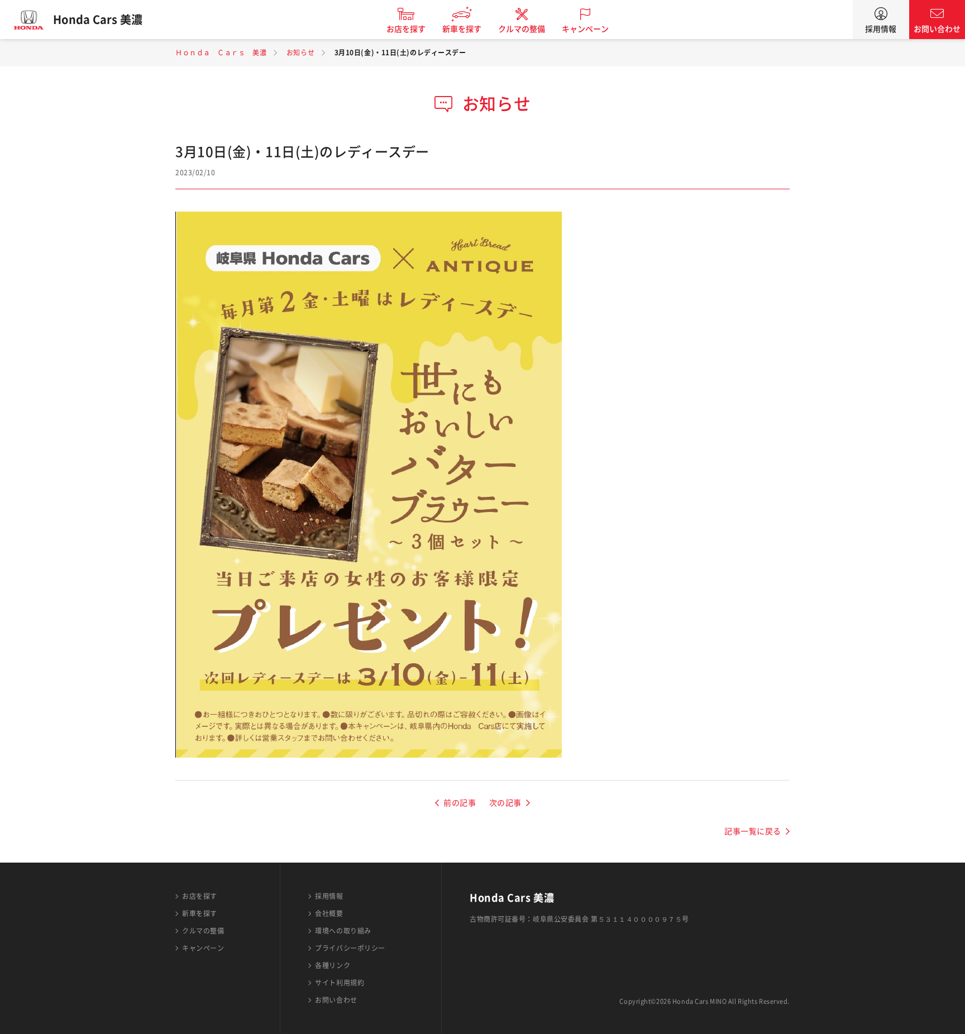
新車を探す (461, 29)
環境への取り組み (343, 930)
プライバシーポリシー (350, 948)
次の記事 (505, 803)
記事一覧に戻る (752, 831)
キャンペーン (585, 29)
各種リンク (332, 965)
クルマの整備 (521, 29)
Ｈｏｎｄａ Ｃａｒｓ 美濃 (220, 52)
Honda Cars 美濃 (97, 19)
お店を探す (406, 29)
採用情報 (880, 29)
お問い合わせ (937, 29)
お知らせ (300, 52)
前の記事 (459, 803)
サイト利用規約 (339, 982)
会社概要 (329, 913)
